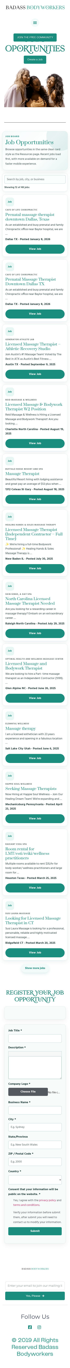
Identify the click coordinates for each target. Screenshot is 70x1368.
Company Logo (19, 1084)
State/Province (18, 1137)
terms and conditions (26, 1205)
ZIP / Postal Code (20, 1154)
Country (14, 1171)
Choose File (28, 1091)
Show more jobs (35, 968)
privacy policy (47, 1200)
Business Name (19, 1102)
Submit (35, 1231)
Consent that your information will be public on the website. (33, 1192)
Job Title (15, 1030)
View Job (35, 249)
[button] (35, 22)
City (12, 1119)
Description (17, 1047)
